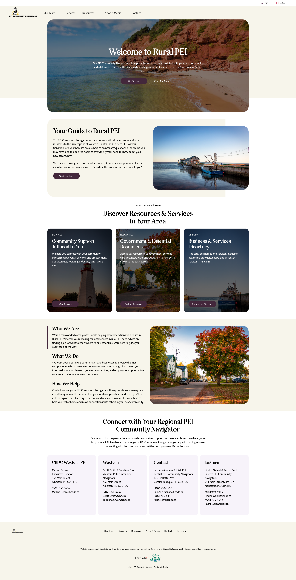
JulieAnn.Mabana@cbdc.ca (168, 492)
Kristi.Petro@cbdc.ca (165, 499)
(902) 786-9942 (214, 499)
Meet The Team (162, 81)
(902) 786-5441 (162, 496)
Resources (88, 13)
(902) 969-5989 (214, 492)
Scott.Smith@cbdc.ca (114, 496)
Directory (181, 530)
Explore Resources (133, 304)
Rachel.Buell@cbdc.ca (216, 503)
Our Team (49, 13)
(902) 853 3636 (61, 488)
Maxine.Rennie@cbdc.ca (65, 492)
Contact (136, 13)
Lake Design (163, 567)
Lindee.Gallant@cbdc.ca (218, 496)
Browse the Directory (202, 304)
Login (266, 3)
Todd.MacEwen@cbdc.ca (116, 499)
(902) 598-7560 (163, 488)
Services (70, 13)
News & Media (113, 13)
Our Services (134, 81)
